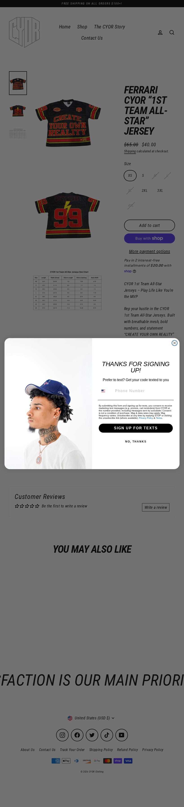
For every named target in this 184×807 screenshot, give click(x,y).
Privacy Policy (146, 418)
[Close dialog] (174, 343)
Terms (159, 418)
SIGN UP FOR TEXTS (136, 428)
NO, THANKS (136, 441)
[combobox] (106, 391)
